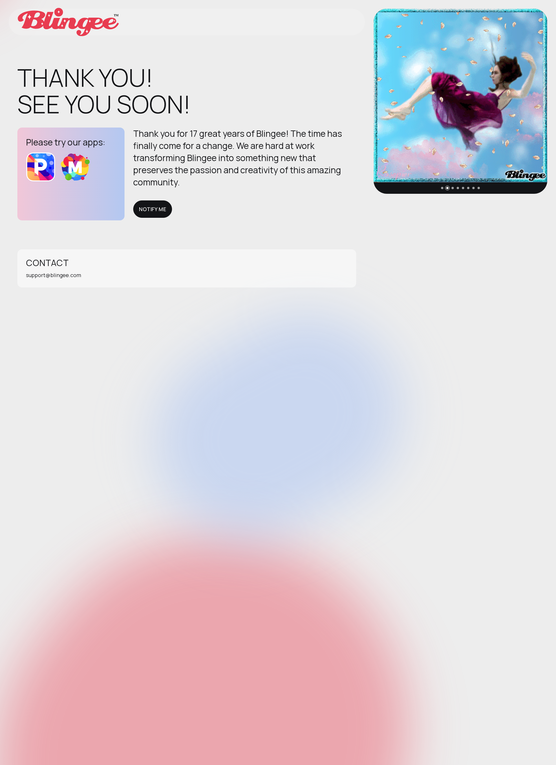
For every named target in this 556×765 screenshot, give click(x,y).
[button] (442, 188)
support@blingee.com (53, 275)
